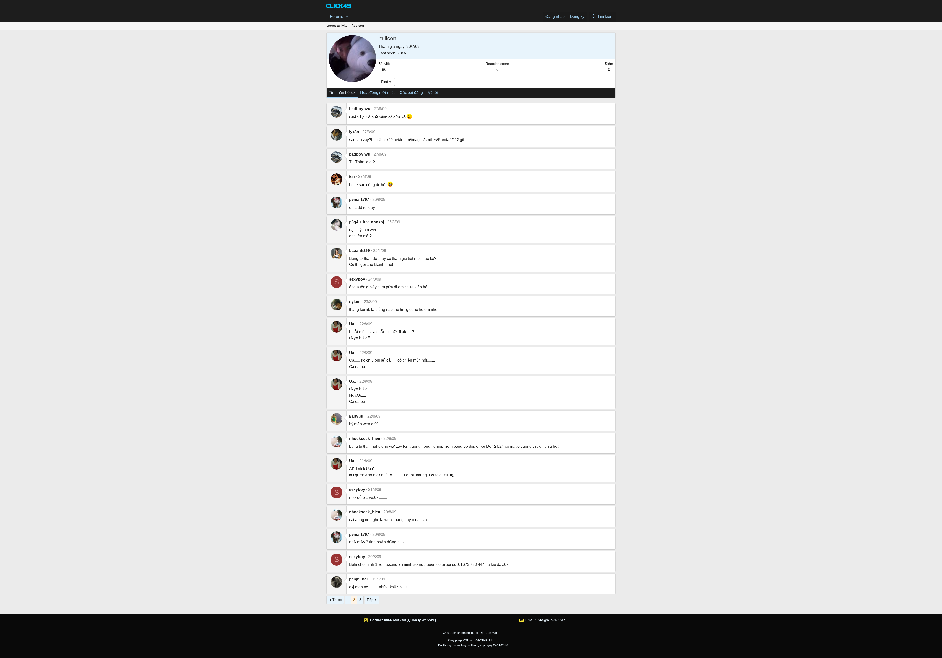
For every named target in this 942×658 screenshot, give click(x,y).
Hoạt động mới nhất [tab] (377, 93)
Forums (336, 16)
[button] (347, 17)
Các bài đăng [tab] (411, 93)
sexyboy (357, 279)
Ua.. (352, 324)
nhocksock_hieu (364, 438)
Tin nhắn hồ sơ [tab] (342, 93)
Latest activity (336, 25)
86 (384, 69)
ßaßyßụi (356, 416)
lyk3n (354, 132)
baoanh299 (359, 251)
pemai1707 (359, 199)
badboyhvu (359, 109)
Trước (337, 600)
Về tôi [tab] (433, 93)
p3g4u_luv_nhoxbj (366, 222)
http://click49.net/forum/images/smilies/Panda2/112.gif (417, 140)
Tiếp (370, 600)
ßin (352, 176)
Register (357, 25)
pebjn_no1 (359, 579)
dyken (355, 302)
